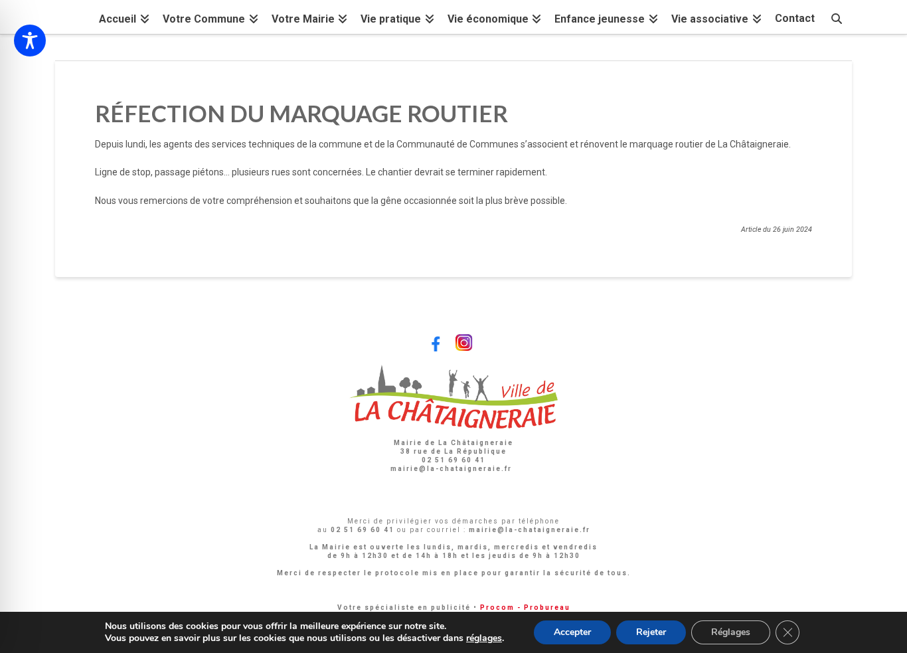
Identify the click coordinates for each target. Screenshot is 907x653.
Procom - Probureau (525, 607)
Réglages (730, 632)
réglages (484, 638)
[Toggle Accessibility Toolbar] (30, 40)
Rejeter (651, 632)
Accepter (572, 632)
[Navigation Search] (836, 17)
